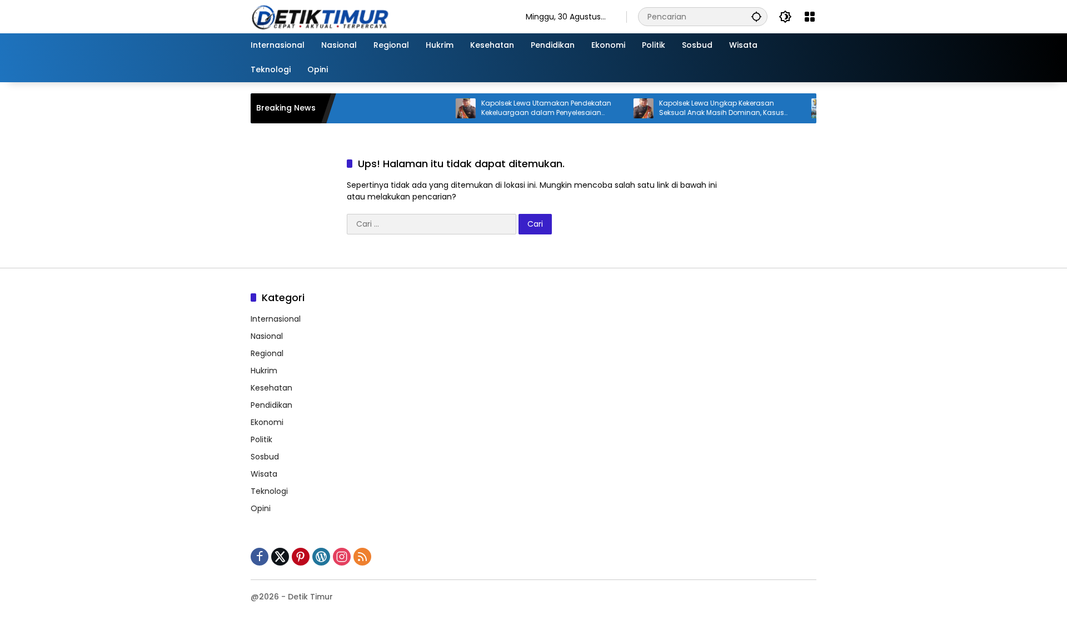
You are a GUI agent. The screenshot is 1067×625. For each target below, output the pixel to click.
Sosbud (265, 456)
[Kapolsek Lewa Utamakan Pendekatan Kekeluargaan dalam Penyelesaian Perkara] (451, 108)
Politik (261, 439)
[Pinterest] (301, 557)
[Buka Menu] (809, 16)
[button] (756, 16)
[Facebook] (259, 557)
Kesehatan (271, 387)
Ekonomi (267, 422)
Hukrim (264, 370)
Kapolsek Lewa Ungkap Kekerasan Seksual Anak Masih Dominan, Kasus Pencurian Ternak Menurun (707, 108)
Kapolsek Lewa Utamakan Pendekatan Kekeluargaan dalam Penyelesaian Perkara (532, 108)
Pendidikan (271, 405)
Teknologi (269, 491)
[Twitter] (280, 557)
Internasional (276, 318)
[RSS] (362, 557)
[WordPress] (321, 557)
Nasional (267, 336)
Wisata (264, 473)
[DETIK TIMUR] (377, 16)
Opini (261, 508)
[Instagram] (342, 557)
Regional (267, 353)
